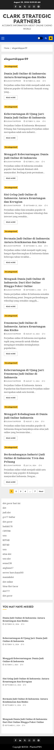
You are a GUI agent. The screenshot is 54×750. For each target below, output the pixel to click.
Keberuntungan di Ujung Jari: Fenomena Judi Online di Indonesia (24, 373)
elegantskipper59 (13, 81)
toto (5, 535)
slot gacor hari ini (11, 503)
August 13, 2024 (32, 381)
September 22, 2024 (34, 206)
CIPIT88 (6, 531)
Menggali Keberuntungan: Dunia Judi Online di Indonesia (26, 156)
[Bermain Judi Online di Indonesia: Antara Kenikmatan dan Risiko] (27, 231)
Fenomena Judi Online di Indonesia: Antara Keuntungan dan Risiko (24, 326)
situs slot (7, 554)
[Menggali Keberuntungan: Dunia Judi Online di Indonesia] (27, 147)
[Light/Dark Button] (40, 38)
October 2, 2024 (32, 162)
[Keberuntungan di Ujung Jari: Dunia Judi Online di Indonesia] (27, 107)
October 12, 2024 (33, 121)
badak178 (7, 526)
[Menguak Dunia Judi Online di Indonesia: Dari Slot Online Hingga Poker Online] (27, 272)
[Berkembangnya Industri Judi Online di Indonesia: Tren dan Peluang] (27, 447)
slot (4, 507)
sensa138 (7, 563)
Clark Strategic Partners (27, 18)
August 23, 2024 (33, 334)
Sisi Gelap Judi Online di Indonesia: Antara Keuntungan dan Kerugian (24, 198)
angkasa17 (8, 567)
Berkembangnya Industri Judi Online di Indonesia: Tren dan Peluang (24, 458)
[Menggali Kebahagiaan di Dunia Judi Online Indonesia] (27, 407)
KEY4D (6, 544)
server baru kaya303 (13, 572)
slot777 (6, 591)
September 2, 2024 (33, 290)
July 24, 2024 (31, 466)
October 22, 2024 (33, 81)
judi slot (7, 512)
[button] (2, 38)
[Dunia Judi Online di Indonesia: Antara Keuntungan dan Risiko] (27, 67)
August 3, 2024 (32, 422)
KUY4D (6, 540)
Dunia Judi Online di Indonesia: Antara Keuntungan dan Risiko (25, 75)
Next (41, 491)
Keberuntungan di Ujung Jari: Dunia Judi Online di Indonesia (24, 115)
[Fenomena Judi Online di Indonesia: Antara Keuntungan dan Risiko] (27, 316)
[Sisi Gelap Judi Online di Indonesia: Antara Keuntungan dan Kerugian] (27, 188)
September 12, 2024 (34, 246)
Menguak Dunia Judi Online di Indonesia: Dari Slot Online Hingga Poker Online (24, 282)
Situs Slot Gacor (10, 586)
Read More (10, 97)
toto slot (7, 558)
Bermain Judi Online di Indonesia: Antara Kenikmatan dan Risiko (27, 240)
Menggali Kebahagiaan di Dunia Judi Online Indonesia (25, 415)
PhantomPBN (36, 746)
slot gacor (7, 521)
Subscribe (51, 38)
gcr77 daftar (9, 517)
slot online (8, 581)
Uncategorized (11, 66)
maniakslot (8, 577)
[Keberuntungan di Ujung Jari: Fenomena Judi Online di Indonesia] (27, 363)
